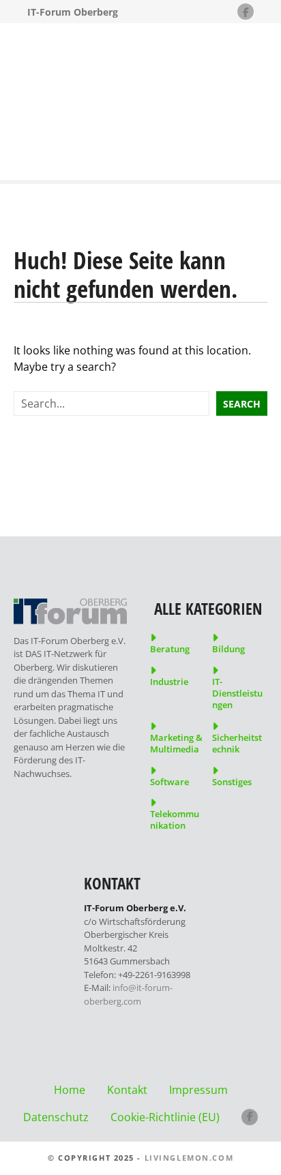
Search (242, 403)
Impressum (198, 1089)
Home (69, 1089)
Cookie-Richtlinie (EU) (165, 1117)
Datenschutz (56, 1117)
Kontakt (127, 1089)
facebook (249, 1117)
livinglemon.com (189, 1158)
